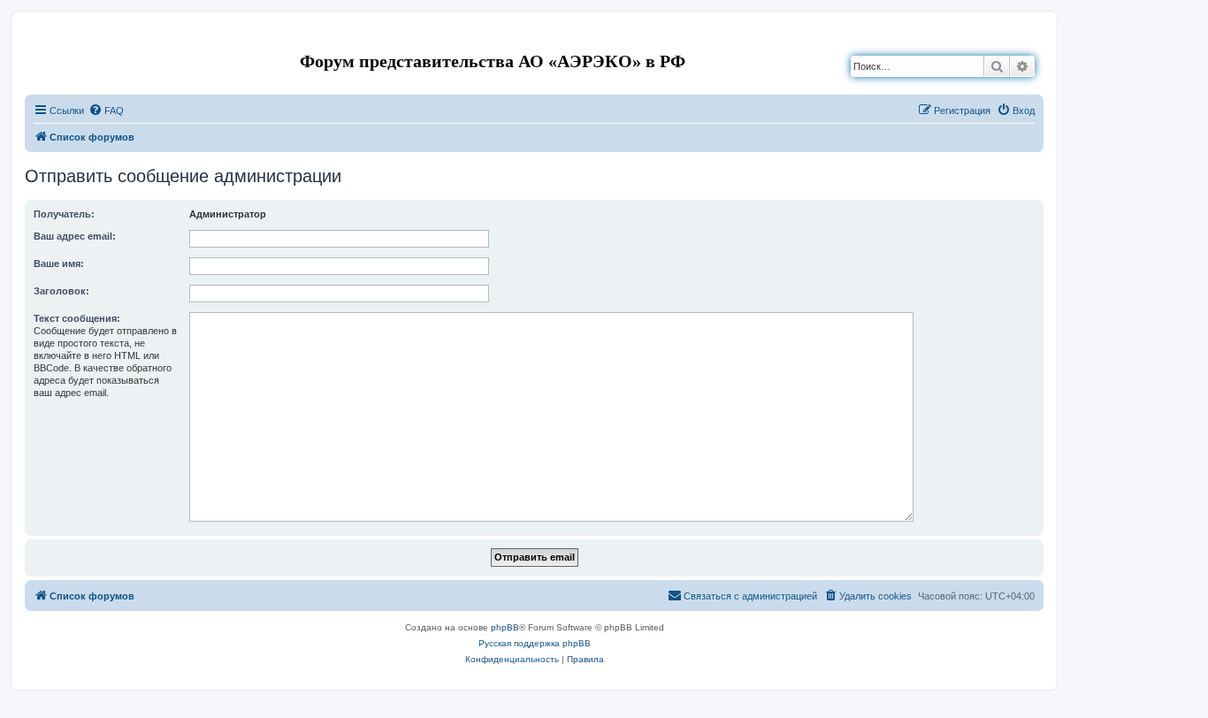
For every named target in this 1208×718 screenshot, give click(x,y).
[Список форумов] (39, 38)
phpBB (505, 627)
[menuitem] (106, 110)
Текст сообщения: (77, 318)
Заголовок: (61, 291)
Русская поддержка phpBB (534, 643)
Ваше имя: (59, 263)
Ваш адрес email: (75, 236)
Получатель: (64, 214)
